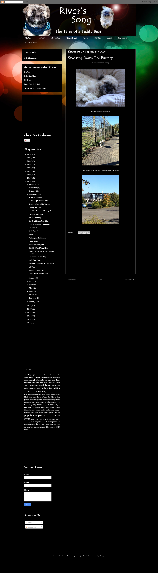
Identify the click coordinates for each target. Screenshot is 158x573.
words (26, 430)
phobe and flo (54, 412)
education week (29, 394)
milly (47, 407)
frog (58, 397)
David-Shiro (72, 38)
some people (52, 421)
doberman (31, 392)
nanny (57, 410)
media (43, 407)
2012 (29, 322)
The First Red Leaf (36, 214)
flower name (32, 397)
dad (38, 388)
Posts (29, 522)
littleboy (53, 405)
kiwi (25, 405)
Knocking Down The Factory (39, 204)
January (32, 301)
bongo (26, 380)
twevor (37, 427)
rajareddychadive (85, 556)
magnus (37, 407)
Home (28, 38)
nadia (43, 410)
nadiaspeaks (50, 410)
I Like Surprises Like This (38, 200)
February (33, 298)
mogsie (57, 407)
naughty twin (29, 412)
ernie (52, 394)
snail (53, 419)
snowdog (27, 422)
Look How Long (35, 260)
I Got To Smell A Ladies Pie (39, 224)
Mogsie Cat (27, 410)
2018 (29, 181)
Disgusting (32, 234)
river (27, 419)
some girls (36, 421)
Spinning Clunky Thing (37, 270)
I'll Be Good (33, 241)
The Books (122, 38)
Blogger (102, 556)
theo (43, 424)
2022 (29, 167)
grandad (57, 399)
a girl (33, 374)
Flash (26, 397)
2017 (29, 305)
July (31, 281)
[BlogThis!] (81, 232)
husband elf (44, 402)
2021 (29, 171)
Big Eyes (27, 80)
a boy (29, 374)
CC (29, 385)
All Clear (32, 267)
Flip (28, 140)
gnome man (33, 400)
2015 (29, 312)
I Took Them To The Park (38, 273)
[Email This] (79, 232)
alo (37, 375)
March (32, 294)
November (33, 187)
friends (53, 397)
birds (31, 377)
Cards (109, 38)
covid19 (32, 388)
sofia (31, 422)
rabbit (57, 415)
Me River (41, 38)
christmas (46, 385)
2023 (29, 164)
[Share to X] (84, 232)
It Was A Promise (35, 197)
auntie (53, 375)
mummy (38, 410)
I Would (51, 402)
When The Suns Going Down (35, 88)
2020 (29, 174)
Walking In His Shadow (37, 238)
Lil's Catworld (31, 42)
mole (33, 410)
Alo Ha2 (97, 38)
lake (42, 405)
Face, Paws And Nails (32, 84)
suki (32, 424)
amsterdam (45, 375)
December (33, 184)
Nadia (85, 38)
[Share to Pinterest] (89, 232)
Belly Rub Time (30, 76)
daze (25, 392)
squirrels (27, 424)
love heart (28, 407)
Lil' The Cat (55, 38)
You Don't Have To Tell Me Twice (41, 263)
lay (45, 405)
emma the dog (46, 394)
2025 (29, 157)
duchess (56, 392)
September (33, 194)
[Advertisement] (100, 256)
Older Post (130, 279)
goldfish (39, 399)
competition (56, 385)
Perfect (27, 72)
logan (58, 405)
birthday (37, 377)
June (31, 284)
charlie (40, 385)
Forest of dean (42, 397)
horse (38, 402)
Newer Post (72, 279)
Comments (31, 527)
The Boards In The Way (37, 256)
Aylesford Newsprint (36, 244)
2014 (29, 315)
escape (56, 394)
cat (33, 379)
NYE (36, 412)
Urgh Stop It (33, 231)
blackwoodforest (46, 377)
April (31, 291)
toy (31, 426)
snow (58, 419)
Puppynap (47, 416)
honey (33, 402)
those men (49, 424)
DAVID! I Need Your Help (38, 248)
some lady (44, 422)
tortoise (27, 427)
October (32, 191)
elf (36, 394)
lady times (37, 404)
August (32, 278)
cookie (26, 388)
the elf (38, 424)
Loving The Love (35, 207)
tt (34, 427)
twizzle (42, 427)
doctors (38, 391)
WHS (58, 427)
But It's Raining (35, 217)
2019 (29, 178)
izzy (55, 402)
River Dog (34, 419)
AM (40, 375)
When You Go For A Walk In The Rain (41, 252)
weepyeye (52, 427)
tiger (55, 424)
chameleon (34, 385)
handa (26, 402)
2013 (29, 319)
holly (29, 402)
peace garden (43, 412)
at (50, 375)
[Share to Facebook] (86, 232)
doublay (50, 392)
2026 (29, 154)
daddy (44, 388)
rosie (40, 419)
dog (44, 391)
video (47, 427)
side (50, 419)
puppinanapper (33, 415)
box (30, 380)
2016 (29, 309)
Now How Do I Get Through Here (41, 210)
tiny (58, 424)
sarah (46, 419)
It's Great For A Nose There (39, 221)
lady (31, 405)
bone (58, 377)
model (52, 407)
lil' (48, 404)
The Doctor (33, 227)
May (31, 288)
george (26, 399)
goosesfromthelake (48, 400)
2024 (29, 161)
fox (49, 397)
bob (54, 377)
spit (59, 422)
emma (39, 394)
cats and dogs (41, 379)
